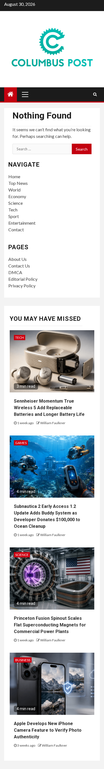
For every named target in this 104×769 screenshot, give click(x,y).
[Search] (95, 94)
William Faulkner (52, 423)
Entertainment (21, 222)
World (14, 189)
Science (15, 203)
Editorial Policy (22, 279)
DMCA (15, 272)
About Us (17, 259)
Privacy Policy (21, 285)
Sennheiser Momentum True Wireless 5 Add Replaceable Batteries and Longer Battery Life (49, 407)
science (22, 555)
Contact (16, 229)
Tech (12, 209)
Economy (17, 196)
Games (21, 443)
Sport (13, 216)
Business (22, 660)
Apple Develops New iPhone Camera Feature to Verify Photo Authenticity (48, 730)
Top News (18, 183)
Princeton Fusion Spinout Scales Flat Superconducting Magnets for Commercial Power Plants (50, 625)
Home (14, 176)
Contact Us (19, 265)
